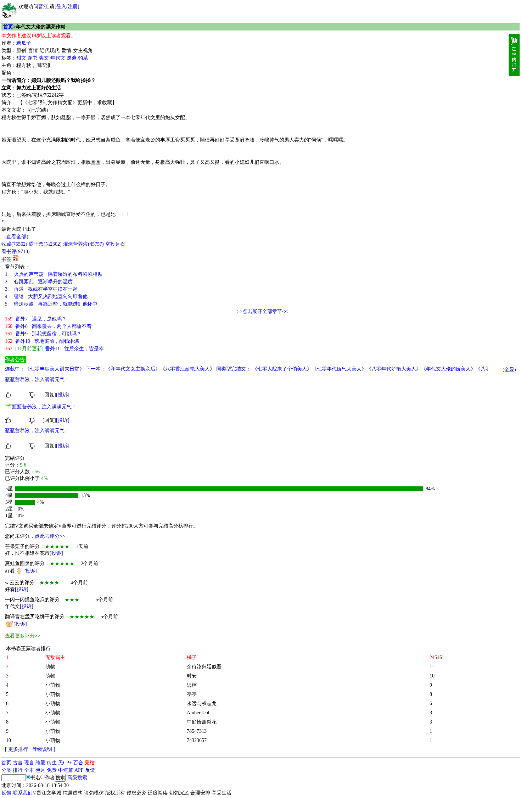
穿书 (33, 58)
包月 (40, 770)
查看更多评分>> (22, 635)
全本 (29, 770)
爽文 (44, 58)
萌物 (50, 666)
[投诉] (62, 394)
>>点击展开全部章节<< (262, 311)
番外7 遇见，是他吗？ (36, 319)
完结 (90, 762)
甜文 (21, 58)
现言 (29, 762)
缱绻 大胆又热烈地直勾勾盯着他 (46, 296)
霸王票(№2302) (45, 244)
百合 (78, 762)
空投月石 (115, 244)
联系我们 (23, 793)
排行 (18, 770)
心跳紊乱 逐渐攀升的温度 (39, 281)
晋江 (43, 6)
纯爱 (40, 762)
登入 (61, 6)
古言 (18, 762)
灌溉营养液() (83, 244)
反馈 (90, 770)
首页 (8, 26)
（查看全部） (16, 236)
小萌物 (52, 685)
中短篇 (65, 770)
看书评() (15, 251)
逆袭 (72, 58)
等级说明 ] (43, 749)
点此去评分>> (50, 536)
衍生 (52, 762)
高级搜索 (77, 777)
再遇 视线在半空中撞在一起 (41, 289)
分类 (6, 770)
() (14, 244)
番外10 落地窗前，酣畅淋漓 (42, 341)
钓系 (83, 58)
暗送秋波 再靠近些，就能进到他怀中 (51, 304)
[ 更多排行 (16, 749)
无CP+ (65, 762)
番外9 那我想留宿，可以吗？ (43, 333)
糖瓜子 (23, 43)
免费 (52, 770)
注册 (73, 6)
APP (79, 770)
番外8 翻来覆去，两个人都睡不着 (48, 326)
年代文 (57, 58)
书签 (6, 259)
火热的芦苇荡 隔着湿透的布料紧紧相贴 (53, 274)
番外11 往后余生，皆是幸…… (59, 348)
